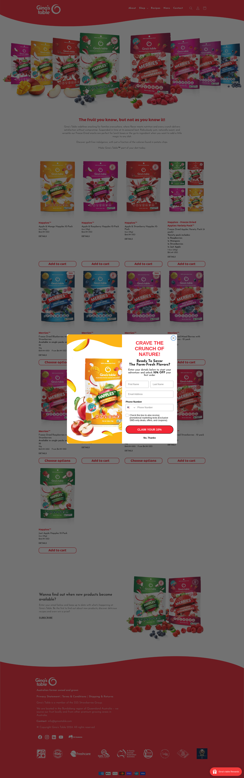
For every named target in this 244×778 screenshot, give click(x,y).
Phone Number (134, 402)
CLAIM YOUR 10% (149, 429)
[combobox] (131, 407)
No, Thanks (149, 438)
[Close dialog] (173, 338)
